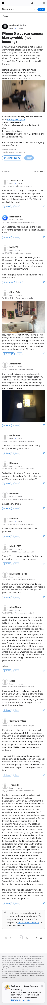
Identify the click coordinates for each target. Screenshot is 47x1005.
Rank (42, 171)
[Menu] (44, 3)
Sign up (26, 1000)
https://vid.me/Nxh (16, 119)
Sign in (41, 9)
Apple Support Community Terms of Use (24, 975)
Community (8, 9)
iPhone (5, 16)
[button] (32, 3)
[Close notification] (42, 986)
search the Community (28, 922)
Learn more (15, 1000)
